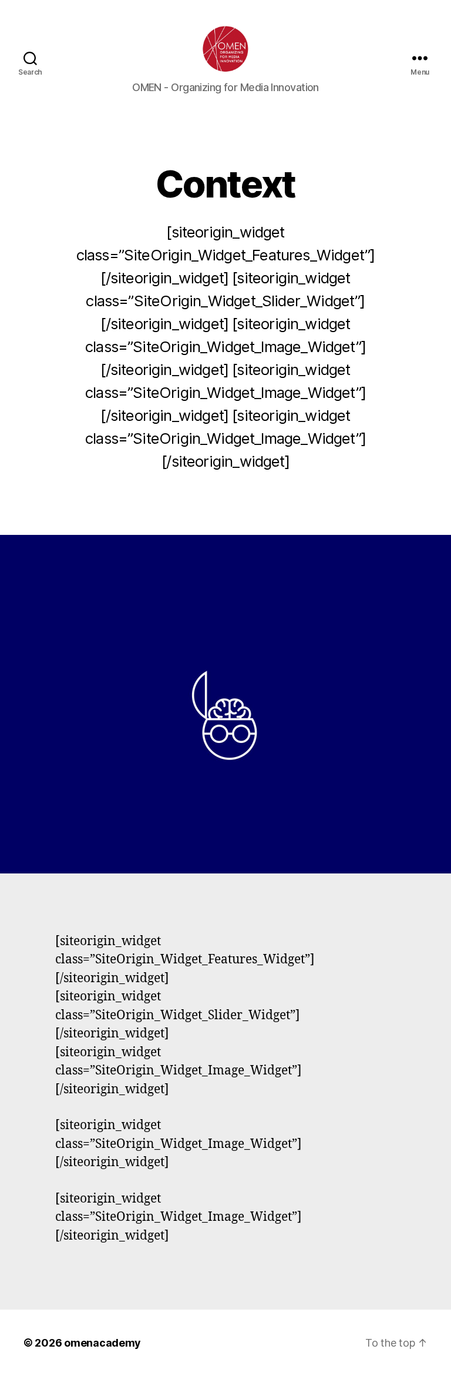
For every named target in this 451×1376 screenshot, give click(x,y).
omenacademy (102, 1343)
